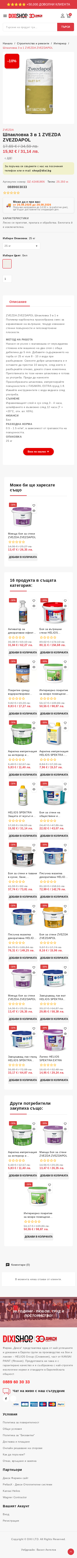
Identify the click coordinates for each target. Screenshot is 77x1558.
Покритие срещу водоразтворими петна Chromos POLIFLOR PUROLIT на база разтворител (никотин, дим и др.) (21, 692)
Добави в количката (23, 557)
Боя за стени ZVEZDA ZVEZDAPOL (53, 936)
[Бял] (7, 264)
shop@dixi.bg (41, 170)
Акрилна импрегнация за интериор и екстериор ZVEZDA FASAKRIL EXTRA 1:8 (22, 753)
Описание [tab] (18, 302)
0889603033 (17, 187)
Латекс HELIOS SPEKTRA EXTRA (50, 1058)
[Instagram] (13, 1398)
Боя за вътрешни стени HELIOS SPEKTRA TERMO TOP (51, 631)
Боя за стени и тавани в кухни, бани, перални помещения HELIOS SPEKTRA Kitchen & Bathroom (22, 875)
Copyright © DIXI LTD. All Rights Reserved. (38, 1539)
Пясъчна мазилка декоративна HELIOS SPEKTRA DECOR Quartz (53, 875)
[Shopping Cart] (68, 16)
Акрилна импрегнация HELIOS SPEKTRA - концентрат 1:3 (54, 753)
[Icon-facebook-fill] (6, 1398)
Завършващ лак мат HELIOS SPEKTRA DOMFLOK (52, 997)
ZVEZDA (8, 129)
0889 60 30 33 (16, 1382)
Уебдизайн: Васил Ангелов (38, 1549)
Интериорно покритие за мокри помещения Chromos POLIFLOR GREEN (53, 692)
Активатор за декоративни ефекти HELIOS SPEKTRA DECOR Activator (21, 631)
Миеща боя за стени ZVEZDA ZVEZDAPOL (22, 535)
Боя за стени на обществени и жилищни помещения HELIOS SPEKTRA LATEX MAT (53, 814)
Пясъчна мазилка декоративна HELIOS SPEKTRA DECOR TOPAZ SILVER (22, 936)
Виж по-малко (38, 451)
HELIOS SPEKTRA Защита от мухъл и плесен (20, 814)
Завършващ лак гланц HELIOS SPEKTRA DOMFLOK (22, 1058)
